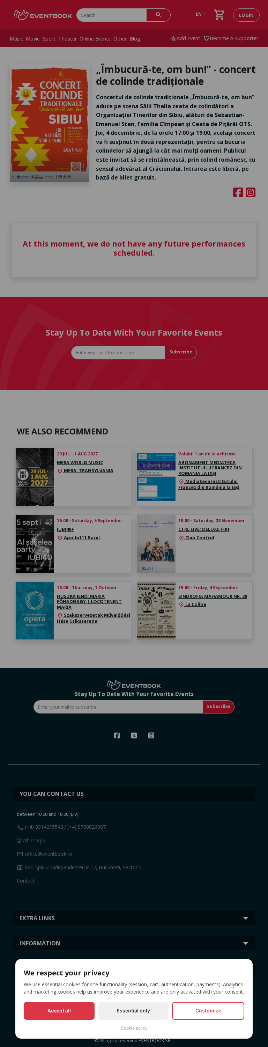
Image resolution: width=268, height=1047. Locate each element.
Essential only (133, 1010)
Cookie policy (134, 1028)
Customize (208, 1010)
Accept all (59, 1010)
